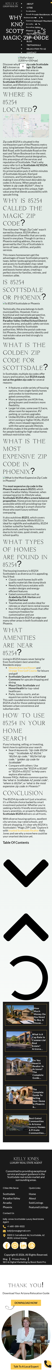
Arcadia (29, 24)
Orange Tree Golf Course (23, 670)
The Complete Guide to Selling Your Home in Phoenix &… (39, 1098)
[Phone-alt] (47, 1364)
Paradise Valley (33, 27)
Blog (29, 41)
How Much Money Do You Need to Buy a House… (39, 1015)
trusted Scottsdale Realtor (24, 830)
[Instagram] (14, 1245)
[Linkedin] (23, 1245)
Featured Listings (36, 34)
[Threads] (31, 1245)
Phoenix (30, 30)
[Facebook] (6, 1245)
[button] (26, 874)
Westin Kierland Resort (22, 667)
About (30, 4)
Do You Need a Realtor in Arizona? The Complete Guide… (38, 1069)
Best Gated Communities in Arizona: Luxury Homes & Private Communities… (37, 1125)
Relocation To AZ (36, 49)
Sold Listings (34, 38)
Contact (31, 53)
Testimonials (34, 45)
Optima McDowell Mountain (39, 21)
